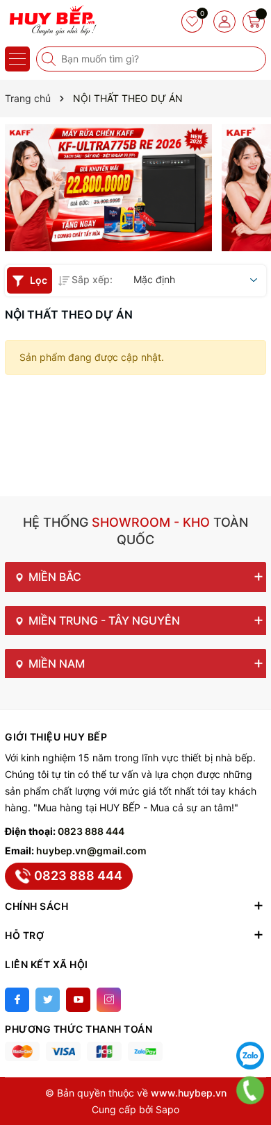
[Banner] (108, 187)
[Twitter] (47, 1000)
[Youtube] (78, 1000)
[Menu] (17, 58)
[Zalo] (250, 1055)
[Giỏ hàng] (254, 21)
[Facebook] (17, 1000)
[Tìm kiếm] (50, 58)
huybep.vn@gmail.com (91, 850)
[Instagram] (109, 1000)
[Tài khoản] (224, 21)
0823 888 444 (91, 831)
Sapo (167, 1109)
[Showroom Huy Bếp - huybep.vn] (52, 20)
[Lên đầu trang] (250, 1021)
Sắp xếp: (92, 279)
